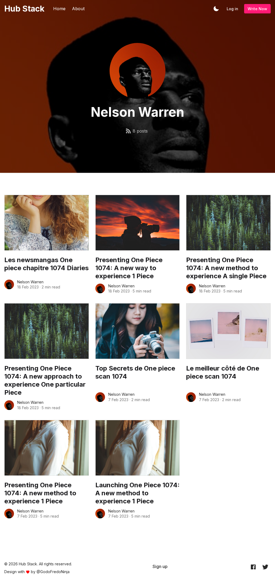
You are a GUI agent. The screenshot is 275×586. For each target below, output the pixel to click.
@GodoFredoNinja (53, 571)
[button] (216, 8)
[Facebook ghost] (253, 566)
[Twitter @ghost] (265, 566)
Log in (232, 8)
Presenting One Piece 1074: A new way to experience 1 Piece (128, 268)
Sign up (160, 566)
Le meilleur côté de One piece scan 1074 (222, 372)
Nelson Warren (30, 282)
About (78, 8)
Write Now (257, 8)
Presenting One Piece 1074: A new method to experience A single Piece (226, 268)
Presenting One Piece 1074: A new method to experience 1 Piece (40, 493)
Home (59, 8)
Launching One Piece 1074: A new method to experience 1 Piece (137, 493)
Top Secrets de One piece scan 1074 (135, 372)
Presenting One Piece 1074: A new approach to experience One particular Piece (45, 380)
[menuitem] (160, 566)
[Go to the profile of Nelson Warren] (9, 284)
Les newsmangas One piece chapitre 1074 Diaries (46, 264)
